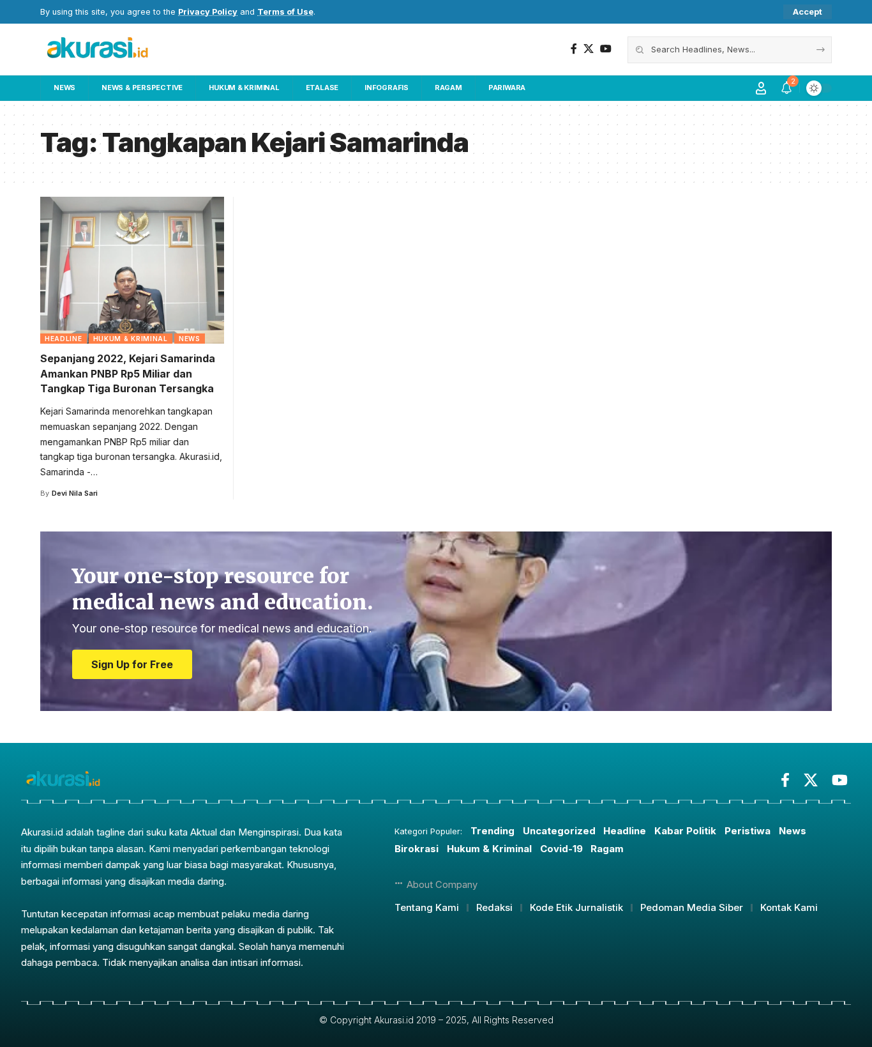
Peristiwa (748, 831)
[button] (807, 11)
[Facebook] (574, 48)
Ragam (607, 849)
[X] (588, 48)
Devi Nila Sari (75, 493)
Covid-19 (561, 849)
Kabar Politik (685, 831)
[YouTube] (606, 48)
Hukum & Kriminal (130, 338)
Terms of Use (285, 12)
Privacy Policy (207, 12)
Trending (492, 831)
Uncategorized (559, 831)
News (189, 338)
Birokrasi (417, 849)
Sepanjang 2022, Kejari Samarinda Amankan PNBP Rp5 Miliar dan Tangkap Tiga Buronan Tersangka (127, 373)
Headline (63, 338)
